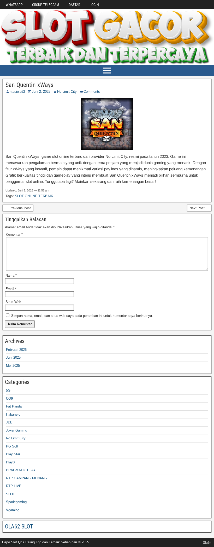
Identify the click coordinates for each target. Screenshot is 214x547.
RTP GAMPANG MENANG (26, 478)
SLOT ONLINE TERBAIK (34, 196)
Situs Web (13, 302)
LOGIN (94, 5)
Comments (92, 92)
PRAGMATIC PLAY (21, 470)
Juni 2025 (13, 357)
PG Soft (12, 446)
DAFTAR (74, 5)
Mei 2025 (13, 366)
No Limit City (67, 92)
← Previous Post (18, 208)
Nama (11, 275)
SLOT (10, 494)
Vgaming (12, 510)
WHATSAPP (14, 5)
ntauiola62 (17, 92)
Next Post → (199, 208)
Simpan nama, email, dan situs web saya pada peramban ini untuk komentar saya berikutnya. (82, 316)
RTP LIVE (13, 486)
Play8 (10, 462)
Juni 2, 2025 (41, 92)
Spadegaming (16, 502)
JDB (9, 422)
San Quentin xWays (29, 85)
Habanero (13, 414)
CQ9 (9, 398)
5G (8, 390)
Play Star (13, 454)
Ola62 (207, 542)
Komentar (14, 234)
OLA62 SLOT (19, 526)
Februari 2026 (16, 350)
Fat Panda (14, 406)
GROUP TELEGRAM (45, 5)
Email (10, 289)
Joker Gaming (16, 430)
